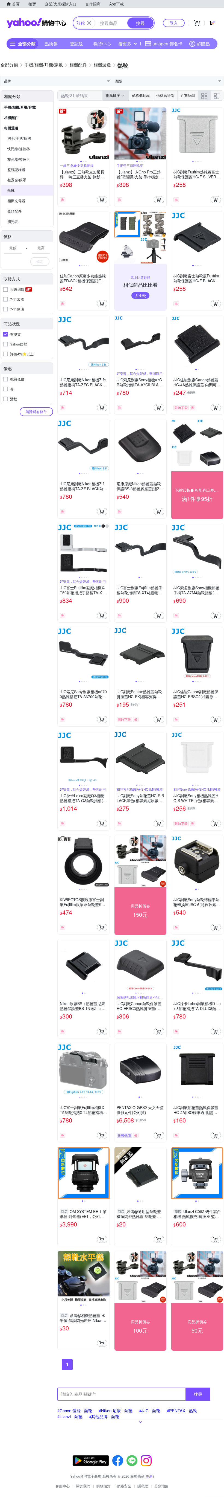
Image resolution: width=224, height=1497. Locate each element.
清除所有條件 (36, 411)
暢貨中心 (102, 43)
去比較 (140, 295)
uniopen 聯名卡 (167, 43)
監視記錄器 (16, 169)
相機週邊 (11, 127)
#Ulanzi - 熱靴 (69, 1416)
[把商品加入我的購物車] (102, 199)
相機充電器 (16, 200)
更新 (149, 1476)
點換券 (51, 43)
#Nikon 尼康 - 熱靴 (115, 1410)
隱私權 (142, 1486)
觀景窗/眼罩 (16, 179)
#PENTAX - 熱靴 (182, 1410)
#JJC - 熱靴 (149, 1410)
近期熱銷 (188, 95)
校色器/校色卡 (18, 159)
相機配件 (11, 117)
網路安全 (124, 1486)
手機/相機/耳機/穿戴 (20, 107)
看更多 (124, 43)
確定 (39, 261)
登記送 (76, 43)
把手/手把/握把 (19, 138)
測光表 (12, 221)
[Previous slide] (61, 133)
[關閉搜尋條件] (89, 23)
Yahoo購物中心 (36, 23)
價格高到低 (165, 95)
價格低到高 (141, 95)
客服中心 (62, 1486)
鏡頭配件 (14, 211)
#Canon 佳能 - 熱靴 (74, 1410)
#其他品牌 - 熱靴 (104, 1416)
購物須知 (103, 1486)
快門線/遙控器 (18, 148)
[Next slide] (106, 133)
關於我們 (83, 1486)
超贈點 (203, 43)
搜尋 (198, 1394)
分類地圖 (161, 1486)
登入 (174, 23)
